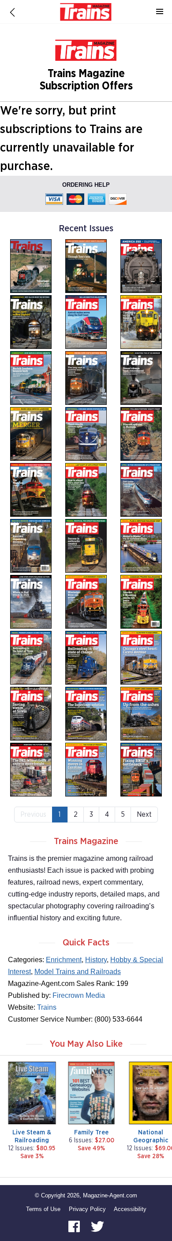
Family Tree (91, 1132)
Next (144, 814)
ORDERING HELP (86, 185)
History (96, 959)
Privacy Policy (87, 1209)
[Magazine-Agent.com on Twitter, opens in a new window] (97, 1225)
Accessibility (130, 1209)
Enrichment (64, 959)
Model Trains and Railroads (77, 971)
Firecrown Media (78, 995)
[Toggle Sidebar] (159, 12)
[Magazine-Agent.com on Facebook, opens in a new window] (75, 1225)
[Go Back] (12, 12)
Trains (46, 1007)
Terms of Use (43, 1209)
